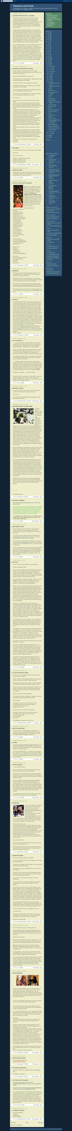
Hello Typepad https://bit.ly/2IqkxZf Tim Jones (54, 161)
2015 (49, 51)
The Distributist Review (54, 191)
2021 (49, 41)
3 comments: (37, 496)
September (51, 71)
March (50, 81)
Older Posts (40, 1122)
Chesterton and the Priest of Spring (23, 68)
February (50, 131)
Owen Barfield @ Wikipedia (52, 256)
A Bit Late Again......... (19, 764)
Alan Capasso (50, 25)
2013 (49, 54)
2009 (49, 61)
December (51, 66)
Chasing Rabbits (17, 973)
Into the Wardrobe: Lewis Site (53, 254)
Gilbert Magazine (50, 210)
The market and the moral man (54, 192)
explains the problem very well (26, 326)
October (50, 69)
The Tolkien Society (51, 252)
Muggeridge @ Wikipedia (52, 218)
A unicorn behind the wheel (20, 672)
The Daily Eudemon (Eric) (52, 15)
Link (38, 172)
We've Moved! (51, 182)
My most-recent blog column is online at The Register (24, 930)
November (51, 68)
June (50, 76)
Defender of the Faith (51, 263)
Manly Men (16, 803)
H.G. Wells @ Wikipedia (52, 248)
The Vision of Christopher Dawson (54, 225)
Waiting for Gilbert (18, 388)
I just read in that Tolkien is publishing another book (26, 744)
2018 (49, 46)
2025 (49, 34)
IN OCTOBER (51, 156)
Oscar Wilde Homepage (52, 234)
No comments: (36, 164)
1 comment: (37, 144)
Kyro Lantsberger (50, 22)
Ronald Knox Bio (50, 242)
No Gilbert (16, 148)
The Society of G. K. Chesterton (53, 208)
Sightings (15, 270)
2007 (49, 64)
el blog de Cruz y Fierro (54, 169)
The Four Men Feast (52, 202)
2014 (49, 53)
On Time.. (15, 562)
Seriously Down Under (19, 1058)
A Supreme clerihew (18, 1110)
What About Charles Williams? (53, 257)
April (50, 79)
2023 (49, 37)
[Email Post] (41, 63)
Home (27, 1122)
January (50, 133)
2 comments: (37, 63)
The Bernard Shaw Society (52, 246)
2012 (49, 56)
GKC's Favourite (52, 165)
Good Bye (50, 177)
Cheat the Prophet (18, 855)
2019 (49, 44)
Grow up (15, 299)
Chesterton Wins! (18, 170)
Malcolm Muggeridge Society (53, 216)
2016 (49, 49)
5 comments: (37, 967)
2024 (49, 36)
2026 (49, 32)
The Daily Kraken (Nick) (52, 17)
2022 (49, 39)
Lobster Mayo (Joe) (51, 23)
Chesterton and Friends (23, 6)
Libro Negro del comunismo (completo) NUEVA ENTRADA (54, 171)
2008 (49, 63)
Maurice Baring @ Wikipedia (53, 273)
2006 (49, 135)
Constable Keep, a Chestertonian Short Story (53, 197)
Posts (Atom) (19, 1125)
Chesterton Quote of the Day (53, 212)
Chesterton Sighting (18, 500)
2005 (49, 137)
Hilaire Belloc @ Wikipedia (52, 265)
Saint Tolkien (49, 259)
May (50, 78)
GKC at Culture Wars (19, 728)
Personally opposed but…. (20, 1067)
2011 (49, 58)
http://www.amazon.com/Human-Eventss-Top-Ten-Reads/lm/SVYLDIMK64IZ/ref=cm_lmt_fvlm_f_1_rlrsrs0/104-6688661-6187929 (27, 1084)
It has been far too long (53, 166)
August (50, 73)
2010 (49, 59)
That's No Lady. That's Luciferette (22, 183)
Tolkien (15, 742)
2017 (49, 48)
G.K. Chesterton (52, 155)
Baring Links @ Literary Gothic (53, 271)
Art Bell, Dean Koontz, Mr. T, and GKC (23, 15)
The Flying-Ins (52, 195)
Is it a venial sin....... (18, 340)
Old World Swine (52, 159)
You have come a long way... (21, 1080)
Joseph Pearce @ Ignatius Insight (54, 233)
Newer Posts (13, 1122)
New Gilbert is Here (18, 526)
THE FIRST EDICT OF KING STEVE (22, 406)
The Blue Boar (52, 201)
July (50, 74)
